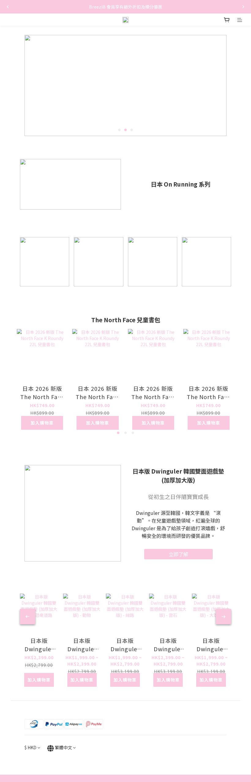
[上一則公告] (7, 6)
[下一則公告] (243, 6)
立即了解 (178, 554)
